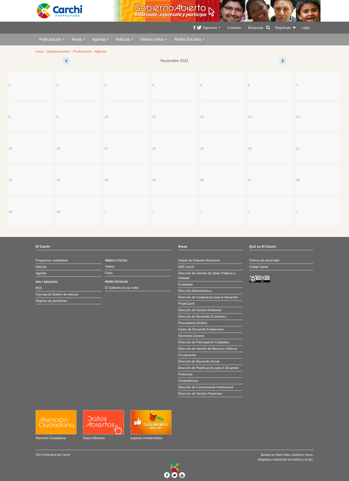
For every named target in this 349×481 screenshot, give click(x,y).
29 (10, 212)
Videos (109, 266)
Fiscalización (187, 355)
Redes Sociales (188, 39)
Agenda (99, 39)
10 (106, 117)
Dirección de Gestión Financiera (200, 393)
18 (154, 148)
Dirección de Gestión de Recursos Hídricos (207, 348)
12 (202, 117)
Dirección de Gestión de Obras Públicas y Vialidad (207, 276)
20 (250, 148)
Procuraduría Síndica (192, 323)
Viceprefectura (188, 381)
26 (202, 180)
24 (106, 180)
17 (106, 148)
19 (202, 148)
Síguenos (210, 27)
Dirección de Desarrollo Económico (202, 316)
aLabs (309, 459)
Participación (50, 39)
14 (298, 117)
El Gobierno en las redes (122, 288)
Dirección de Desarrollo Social (198, 361)
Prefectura (185, 374)
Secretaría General (191, 336)
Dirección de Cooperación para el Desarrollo (208, 297)
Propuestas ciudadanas (52, 260)
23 (58, 180)
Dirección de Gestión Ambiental (199, 310)
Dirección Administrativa (194, 291)
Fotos (109, 273)
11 (154, 117)
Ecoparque (185, 284)
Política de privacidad (264, 260)
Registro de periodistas (51, 301)
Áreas (77, 39)
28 (298, 180)
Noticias (123, 39)
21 (298, 148)
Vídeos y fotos (152, 39)
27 (250, 180)
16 (58, 148)
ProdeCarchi (82, 51)
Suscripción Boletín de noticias (57, 294)
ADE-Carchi (186, 267)
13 (250, 117)
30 (58, 212)
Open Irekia (283, 454)
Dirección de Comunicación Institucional (205, 387)
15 (10, 148)
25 (154, 180)
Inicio (39, 51)
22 (10, 180)
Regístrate (283, 27)
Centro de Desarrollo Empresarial (200, 329)
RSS (39, 288)
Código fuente (258, 267)
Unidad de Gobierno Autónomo (199, 260)
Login (306, 27)
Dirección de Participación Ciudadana (203, 342)
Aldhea (297, 459)
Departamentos (58, 51)
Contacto (234, 27)
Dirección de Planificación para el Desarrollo (208, 368)
